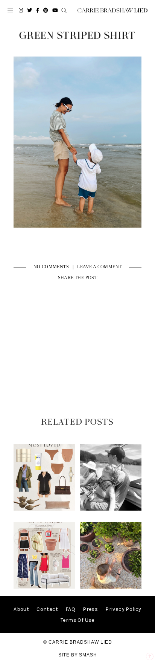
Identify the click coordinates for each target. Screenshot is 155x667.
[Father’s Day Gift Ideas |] (111, 509)
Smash (88, 655)
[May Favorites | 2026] (44, 587)
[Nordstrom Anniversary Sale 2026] (44, 509)
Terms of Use (77, 620)
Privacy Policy (123, 609)
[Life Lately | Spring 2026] (111, 587)
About (21, 609)
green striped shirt (77, 35)
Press (90, 609)
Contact (47, 609)
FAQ (70, 609)
